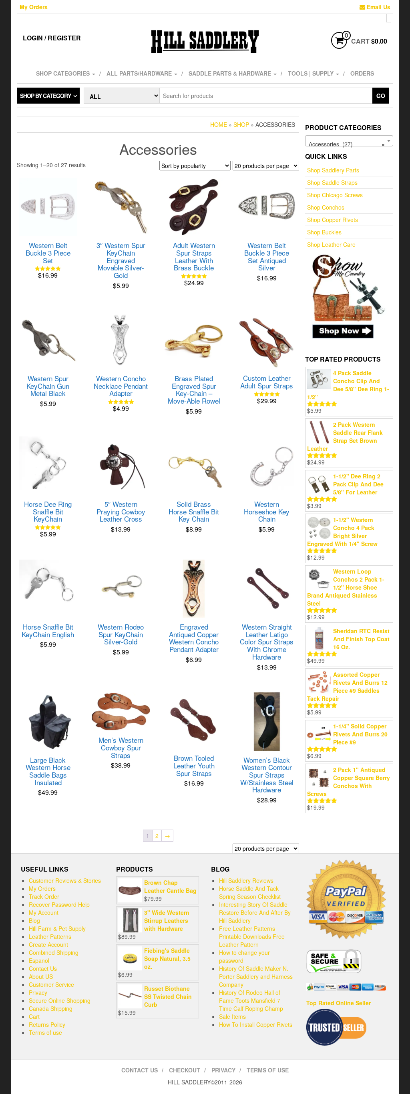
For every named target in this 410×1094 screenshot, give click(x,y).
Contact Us (43, 968)
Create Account (48, 944)
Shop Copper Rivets (332, 220)
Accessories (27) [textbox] (347, 144)
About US (41, 976)
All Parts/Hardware (140, 73)
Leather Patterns (50, 936)
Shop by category (45, 96)
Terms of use (45, 1032)
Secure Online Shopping (59, 1000)
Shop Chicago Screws (335, 195)
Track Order (44, 896)
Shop (241, 124)
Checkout (184, 1070)
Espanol (39, 960)
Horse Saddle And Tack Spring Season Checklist (250, 892)
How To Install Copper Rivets (255, 1024)
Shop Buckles (324, 232)
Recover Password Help (59, 904)
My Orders (34, 7)
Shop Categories (63, 73)
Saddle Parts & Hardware (231, 73)
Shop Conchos (325, 207)
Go (380, 96)
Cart (34, 1016)
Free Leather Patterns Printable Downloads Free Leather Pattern (252, 936)
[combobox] (349, 140)
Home (218, 124)
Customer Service (51, 984)
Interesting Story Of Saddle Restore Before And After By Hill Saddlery (255, 912)
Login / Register (52, 37)
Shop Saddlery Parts (333, 170)
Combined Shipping (53, 952)
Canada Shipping (50, 1008)
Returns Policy (47, 1024)
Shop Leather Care (331, 244)
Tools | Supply (311, 73)
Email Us (377, 7)
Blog (34, 920)
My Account (43, 912)
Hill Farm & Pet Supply (57, 928)
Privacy (38, 992)
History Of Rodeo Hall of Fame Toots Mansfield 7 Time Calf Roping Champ (251, 1000)
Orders (362, 73)
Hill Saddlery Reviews (246, 880)
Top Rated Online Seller (338, 1003)
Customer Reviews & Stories (65, 880)
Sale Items (232, 1016)
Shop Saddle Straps (332, 182)
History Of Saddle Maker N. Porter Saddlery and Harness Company (256, 976)
